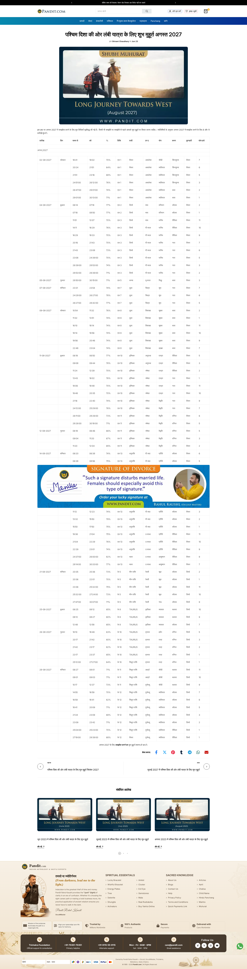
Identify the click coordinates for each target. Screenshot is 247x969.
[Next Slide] (174, 3)
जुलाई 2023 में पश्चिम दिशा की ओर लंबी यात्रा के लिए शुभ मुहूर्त (122, 839)
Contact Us (173, 889)
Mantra (202, 902)
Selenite (111, 897)
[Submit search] (147, 11)
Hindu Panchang (206, 897)
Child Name (204, 893)
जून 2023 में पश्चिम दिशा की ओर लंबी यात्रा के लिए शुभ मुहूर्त (62, 839)
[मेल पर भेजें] (206, 752)
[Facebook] (197, 945)
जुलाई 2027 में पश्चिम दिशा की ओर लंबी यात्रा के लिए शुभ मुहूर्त (173, 769)
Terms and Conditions (178, 902)
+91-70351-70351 (73, 945)
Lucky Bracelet (114, 880)
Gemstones (143, 893)
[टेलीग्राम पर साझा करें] (190, 752)
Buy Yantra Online (146, 906)
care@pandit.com (174, 945)
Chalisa (202, 889)
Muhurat (203, 906)
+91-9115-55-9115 (107, 945)
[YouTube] (217, 945)
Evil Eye (141, 889)
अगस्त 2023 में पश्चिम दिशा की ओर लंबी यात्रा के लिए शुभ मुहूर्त (181, 839)
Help (170, 893)
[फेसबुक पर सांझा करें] (156, 752)
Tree (110, 893)
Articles (202, 880)
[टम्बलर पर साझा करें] (181, 752)
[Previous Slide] (73, 3)
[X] (204, 945)
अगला (198, 762)
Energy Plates (114, 889)
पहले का (49, 762)
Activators (112, 906)
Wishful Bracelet (115, 884)
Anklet (141, 880)
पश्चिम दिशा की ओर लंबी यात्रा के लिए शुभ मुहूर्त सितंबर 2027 (73, 769)
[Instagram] (210, 945)
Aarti (201, 884)
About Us (172, 880)
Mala (140, 897)
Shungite (112, 902)
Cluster (141, 884)
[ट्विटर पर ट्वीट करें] (164, 752)
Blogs (170, 884)
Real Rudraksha (145, 902)
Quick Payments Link (177, 906)
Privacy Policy (174, 897)
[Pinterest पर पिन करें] (173, 752)
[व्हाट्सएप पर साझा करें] (198, 752)
